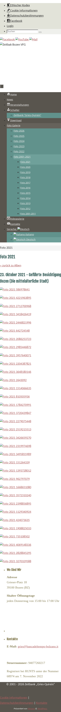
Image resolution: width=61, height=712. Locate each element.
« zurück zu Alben (10, 265)
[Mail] (33, 39)
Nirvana (31, 709)
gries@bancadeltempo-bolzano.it (38, 646)
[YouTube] (22, 39)
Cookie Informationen (13, 697)
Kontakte (41, 703)
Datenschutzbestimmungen (16, 703)
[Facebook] (7, 39)
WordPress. (42, 709)
